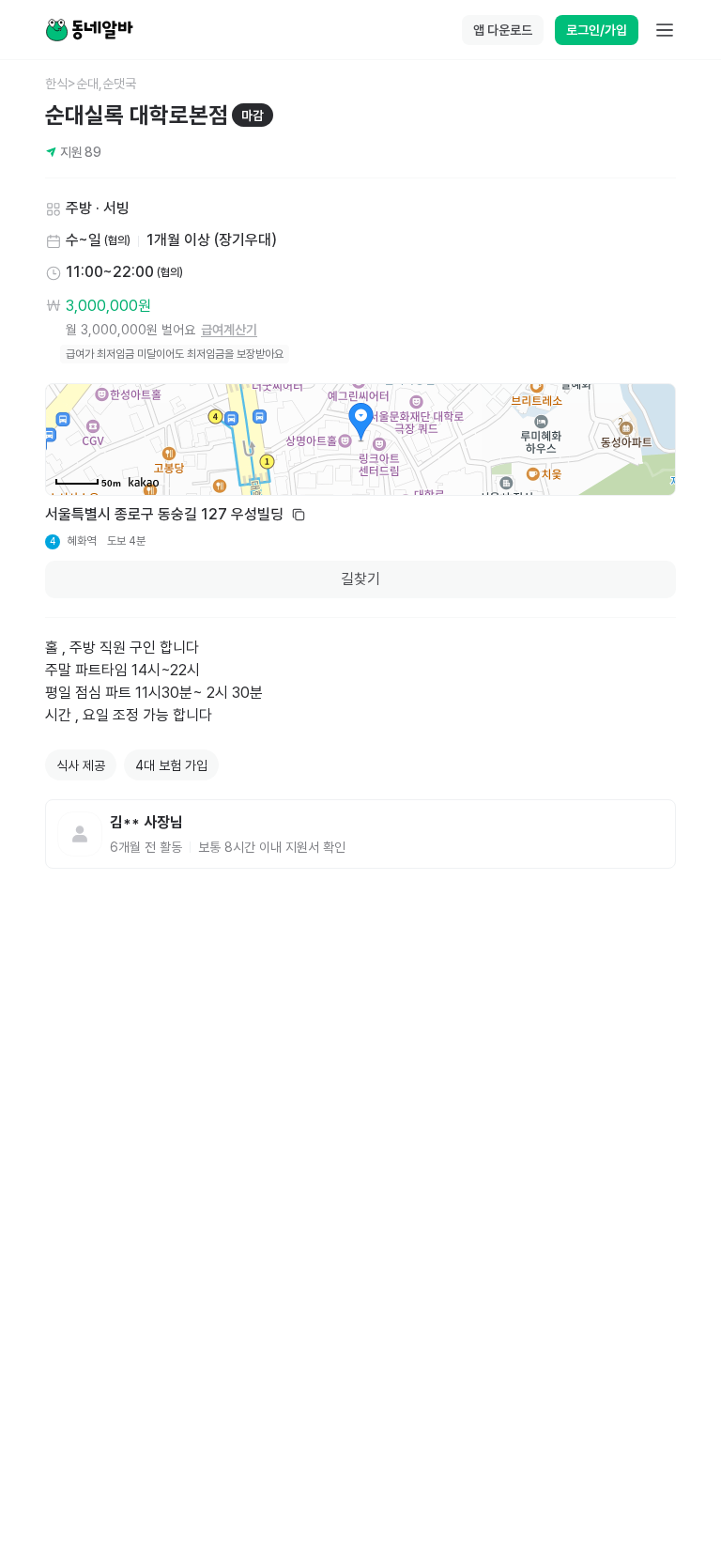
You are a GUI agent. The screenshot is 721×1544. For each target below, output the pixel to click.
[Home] (89, 30)
